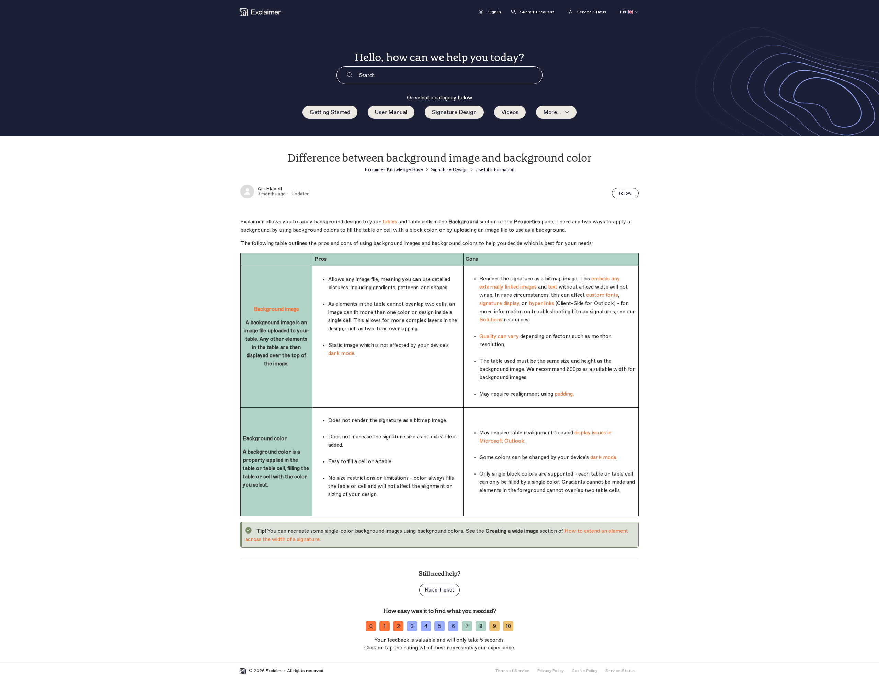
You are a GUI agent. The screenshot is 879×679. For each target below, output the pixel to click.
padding (564, 394)
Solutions (490, 320)
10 (508, 626)
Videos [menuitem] (509, 112)
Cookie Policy (584, 671)
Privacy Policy (550, 671)
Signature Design (454, 112)
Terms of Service (512, 671)
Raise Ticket (439, 590)
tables (390, 221)
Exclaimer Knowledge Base (394, 169)
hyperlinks (541, 303)
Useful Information (495, 169)
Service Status (620, 671)
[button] (490, 12)
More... (552, 112)
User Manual (391, 112)
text (552, 287)
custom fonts (602, 295)
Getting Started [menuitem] (330, 112)
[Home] (260, 12)
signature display (499, 303)
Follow (625, 193)
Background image (276, 309)
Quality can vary (499, 336)
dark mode (341, 353)
